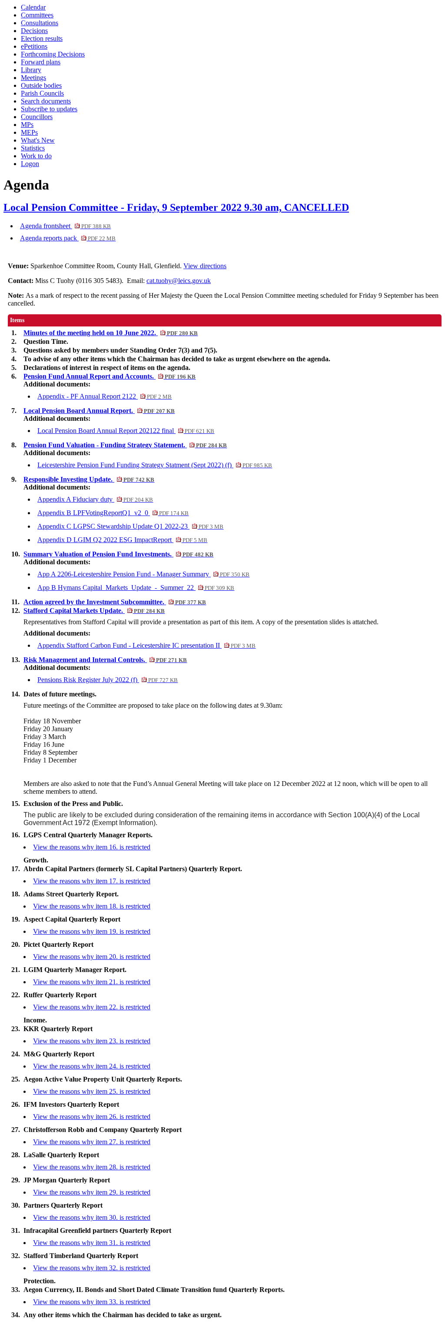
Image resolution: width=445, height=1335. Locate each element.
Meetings (33, 77)
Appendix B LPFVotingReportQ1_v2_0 (113, 512)
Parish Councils (42, 93)
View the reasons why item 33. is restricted (91, 1301)
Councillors (37, 116)
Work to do (36, 156)
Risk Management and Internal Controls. (105, 659)
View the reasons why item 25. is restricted (91, 1091)
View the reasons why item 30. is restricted (91, 1217)
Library (31, 69)
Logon (30, 163)
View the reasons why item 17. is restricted (91, 881)
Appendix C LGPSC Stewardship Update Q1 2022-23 (130, 526)
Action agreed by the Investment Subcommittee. (114, 602)
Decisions (34, 30)
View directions (204, 266)
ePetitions (34, 46)
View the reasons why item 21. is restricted (91, 981)
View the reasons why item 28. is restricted (91, 1167)
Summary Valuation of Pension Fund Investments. (118, 554)
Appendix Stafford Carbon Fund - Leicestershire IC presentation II (146, 645)
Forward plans (40, 62)
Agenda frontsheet (65, 226)
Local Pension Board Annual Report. (99, 410)
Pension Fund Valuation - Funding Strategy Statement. (125, 445)
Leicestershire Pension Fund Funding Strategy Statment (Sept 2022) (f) (154, 465)
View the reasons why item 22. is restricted (91, 1007)
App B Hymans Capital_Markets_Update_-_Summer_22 (135, 587)
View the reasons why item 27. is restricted (91, 1141)
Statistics (33, 148)
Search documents (46, 101)
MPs (27, 124)
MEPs (29, 132)
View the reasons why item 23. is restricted (91, 1041)
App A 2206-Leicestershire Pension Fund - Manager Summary (143, 574)
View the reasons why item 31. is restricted (91, 1242)
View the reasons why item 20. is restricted (91, 956)
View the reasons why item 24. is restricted (91, 1066)
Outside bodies (41, 85)
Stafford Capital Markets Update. (94, 610)
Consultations (39, 23)
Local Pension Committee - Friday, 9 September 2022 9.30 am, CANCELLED (176, 207)
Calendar (33, 7)
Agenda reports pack (68, 238)
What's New (38, 140)
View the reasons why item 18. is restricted (91, 906)
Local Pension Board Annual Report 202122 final (125, 430)
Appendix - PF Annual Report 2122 (104, 396)
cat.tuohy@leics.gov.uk (178, 280)
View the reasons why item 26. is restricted (91, 1116)
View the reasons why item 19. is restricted (91, 931)
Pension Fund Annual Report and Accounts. (109, 376)
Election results (42, 38)
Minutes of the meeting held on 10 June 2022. (110, 332)
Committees (37, 15)
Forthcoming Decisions (53, 54)
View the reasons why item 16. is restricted (91, 847)
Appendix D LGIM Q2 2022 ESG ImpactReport (122, 539)
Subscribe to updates (49, 109)
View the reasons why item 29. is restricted (91, 1192)
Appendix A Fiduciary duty (95, 499)
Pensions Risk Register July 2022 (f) (107, 679)
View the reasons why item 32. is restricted (91, 1268)
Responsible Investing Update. (88, 479)
